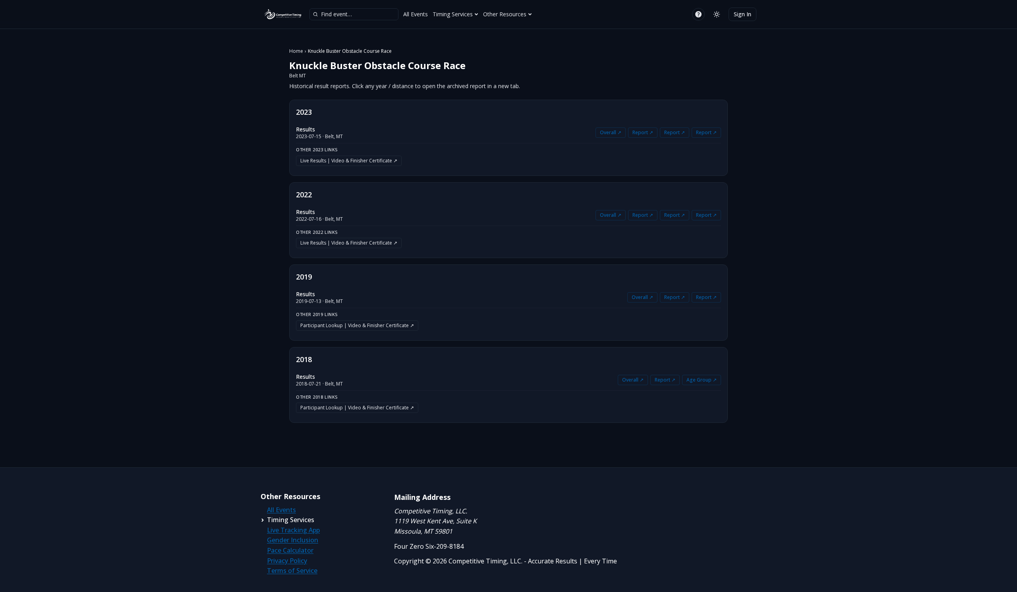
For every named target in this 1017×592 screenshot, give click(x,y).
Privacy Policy (287, 560)
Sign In (742, 14)
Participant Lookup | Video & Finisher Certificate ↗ (357, 325)
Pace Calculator (290, 550)
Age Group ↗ (701, 379)
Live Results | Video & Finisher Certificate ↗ (348, 160)
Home (296, 51)
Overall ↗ (610, 132)
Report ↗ (642, 132)
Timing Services (453, 14)
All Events (415, 14)
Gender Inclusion (292, 540)
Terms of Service (292, 570)
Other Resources (504, 14)
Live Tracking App (293, 530)
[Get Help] (698, 14)
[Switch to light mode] (717, 14)
